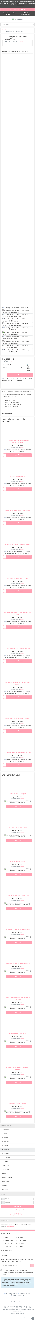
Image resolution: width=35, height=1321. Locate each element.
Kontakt (20, 1246)
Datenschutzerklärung (13, 1279)
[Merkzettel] (5, 455)
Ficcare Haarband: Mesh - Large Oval (17, 895)
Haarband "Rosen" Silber (17, 1033)
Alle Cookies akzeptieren (17, 9)
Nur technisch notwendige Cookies (9, 13)
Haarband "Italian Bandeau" (17, 476)
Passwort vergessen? (17, 1210)
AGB (6, 1237)
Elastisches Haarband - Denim (17, 828)
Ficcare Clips (5, 1129)
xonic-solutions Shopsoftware (22, 1317)
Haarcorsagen (6, 1157)
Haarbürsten (5, 1169)
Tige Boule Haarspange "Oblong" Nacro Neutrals (17, 683)
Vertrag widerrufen (6, 1250)
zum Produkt (19, 455)
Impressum (8, 1246)
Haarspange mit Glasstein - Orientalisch (17, 510)
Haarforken (5, 1137)
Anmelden (17, 1206)
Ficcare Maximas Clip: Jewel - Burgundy (17, 648)
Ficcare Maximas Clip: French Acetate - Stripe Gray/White (17, 441)
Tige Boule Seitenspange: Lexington (17, 578)
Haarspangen (5, 1141)
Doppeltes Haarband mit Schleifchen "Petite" (17, 1068)
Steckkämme (5, 1165)
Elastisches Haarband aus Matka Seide (17, 963)
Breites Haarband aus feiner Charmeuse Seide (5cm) (17, 998)
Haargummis (5, 1153)
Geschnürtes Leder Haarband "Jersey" (17, 718)
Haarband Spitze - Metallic (17, 1103)
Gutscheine (5, 1189)
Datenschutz (8, 1243)
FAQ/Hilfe (21, 1243)
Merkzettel (18, 385)
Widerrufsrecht (9, 1240)
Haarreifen (5, 1145)
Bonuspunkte (22, 1240)
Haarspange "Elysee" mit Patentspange (17, 544)
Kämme (4, 1173)
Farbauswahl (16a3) (7, 364)
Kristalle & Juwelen (7, 1177)
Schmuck (4, 1185)
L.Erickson (20, 41)
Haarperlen (5, 1161)
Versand (12, 361)
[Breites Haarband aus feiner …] (2, 43)
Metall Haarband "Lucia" (17, 861)
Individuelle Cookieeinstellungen (25, 13)
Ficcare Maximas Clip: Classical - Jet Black (17, 752)
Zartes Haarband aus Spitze (17, 793)
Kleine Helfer (5, 1181)
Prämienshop (10, 1226)
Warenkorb (21, 375)
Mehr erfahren (20, 5)
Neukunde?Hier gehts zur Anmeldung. (17, 1214)
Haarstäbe (5, 1133)
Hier (25, 1307)
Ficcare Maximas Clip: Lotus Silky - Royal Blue (17, 613)
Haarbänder (5, 1149)
